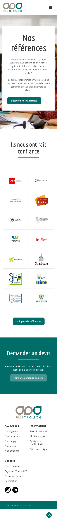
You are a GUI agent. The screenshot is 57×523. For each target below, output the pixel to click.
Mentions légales (38, 436)
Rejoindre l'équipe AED (16, 471)
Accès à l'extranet (38, 431)
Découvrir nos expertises (24, 100)
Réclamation (11, 480)
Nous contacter (12, 466)
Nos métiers (11, 445)
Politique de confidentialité (37, 443)
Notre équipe (11, 441)
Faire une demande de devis (28, 377)
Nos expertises (12, 436)
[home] (23, 7)
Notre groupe (11, 431)
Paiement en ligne (38, 449)
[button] (50, 7)
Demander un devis (14, 476)
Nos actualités (12, 450)
